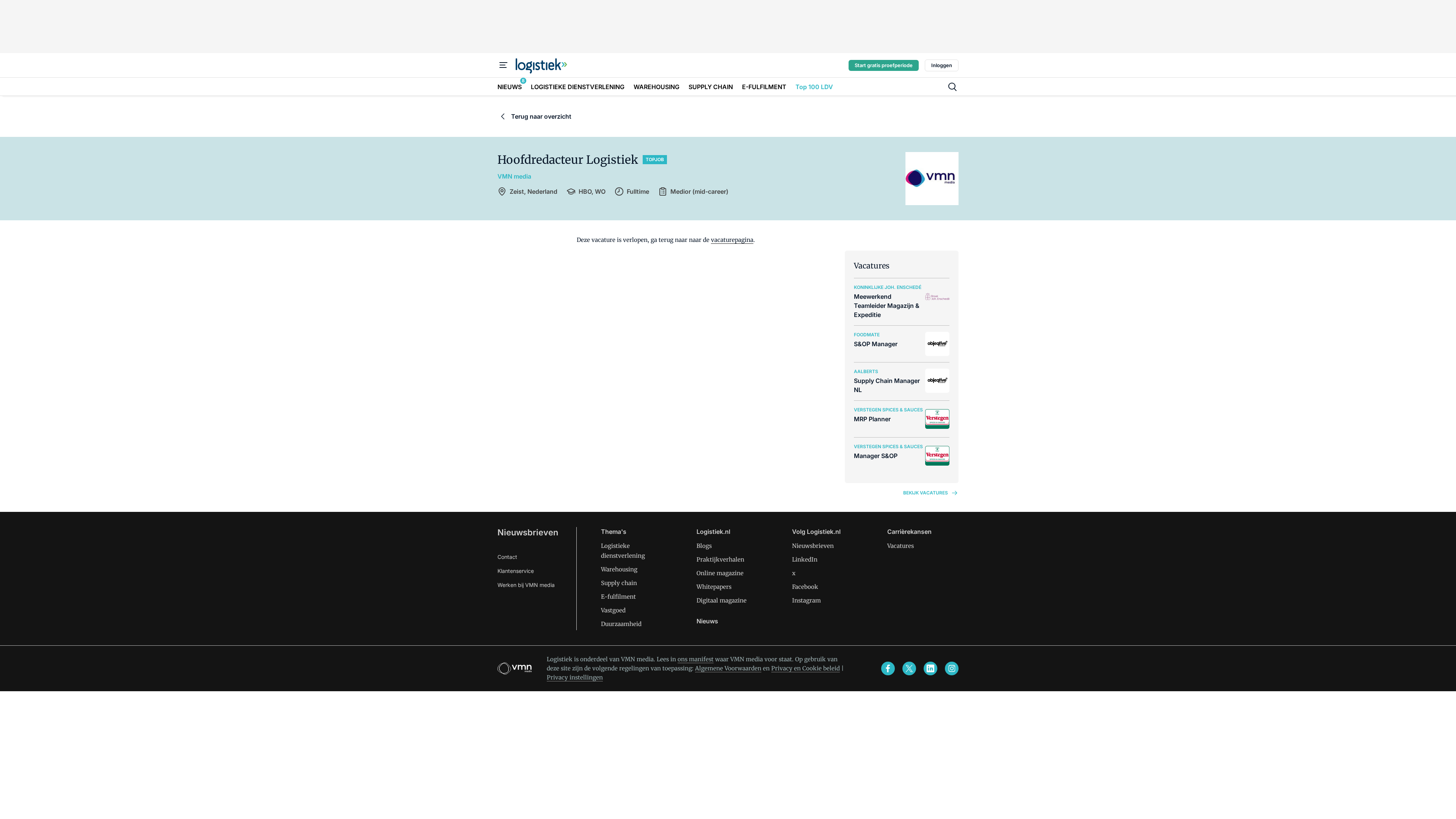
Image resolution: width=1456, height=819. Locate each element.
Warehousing (619, 569)
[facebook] (888, 668)
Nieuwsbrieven (527, 532)
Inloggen (941, 65)
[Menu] (503, 65)
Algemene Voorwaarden (728, 668)
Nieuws (707, 621)
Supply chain (619, 583)
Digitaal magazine (722, 600)
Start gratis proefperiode (884, 65)
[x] (909, 668)
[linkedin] (930, 668)
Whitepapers (714, 586)
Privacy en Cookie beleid (805, 668)
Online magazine (720, 573)
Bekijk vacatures (925, 493)
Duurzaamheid (621, 624)
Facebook (805, 586)
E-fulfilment (618, 596)
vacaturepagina (732, 239)
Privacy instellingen (575, 677)
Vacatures (900, 545)
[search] (952, 86)
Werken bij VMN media (526, 585)
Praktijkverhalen (720, 559)
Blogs (704, 545)
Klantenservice (515, 571)
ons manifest (696, 659)
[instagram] (952, 668)
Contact (507, 557)
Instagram (806, 600)
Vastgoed (613, 610)
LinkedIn (804, 559)
